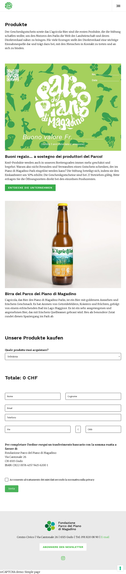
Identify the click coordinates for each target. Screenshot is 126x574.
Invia (11, 488)
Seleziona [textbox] (13, 356)
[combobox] (63, 356)
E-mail (105, 537)
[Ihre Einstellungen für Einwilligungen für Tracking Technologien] (120, 568)
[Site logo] (8, 5)
